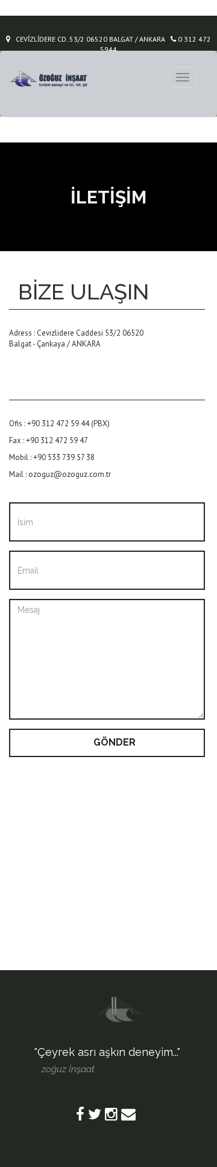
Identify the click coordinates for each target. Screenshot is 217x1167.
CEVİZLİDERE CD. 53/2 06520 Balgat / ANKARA (87, 38)
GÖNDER (114, 742)
